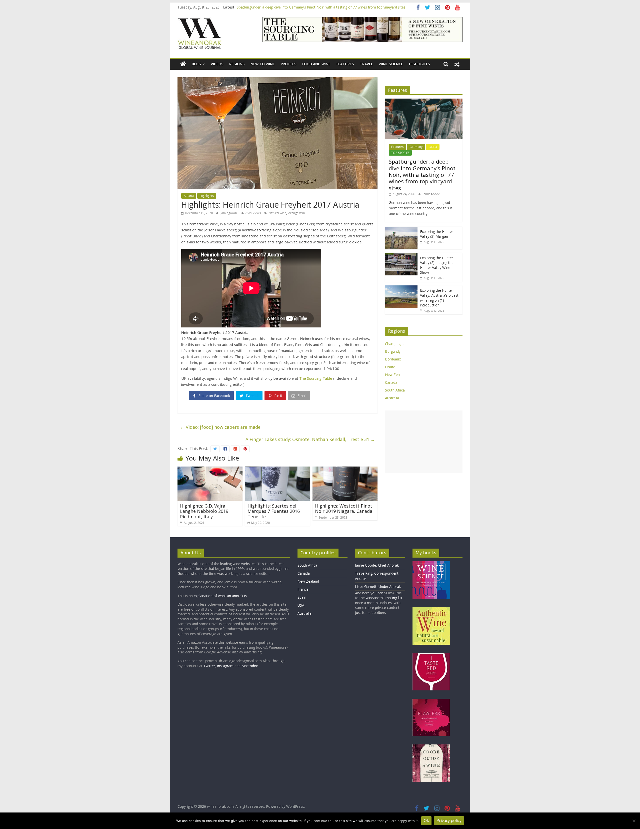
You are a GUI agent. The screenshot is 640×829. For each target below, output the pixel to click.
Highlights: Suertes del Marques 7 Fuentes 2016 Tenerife (274, 511)
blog (196, 64)
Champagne (394, 343)
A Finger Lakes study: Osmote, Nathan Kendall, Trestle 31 (310, 439)
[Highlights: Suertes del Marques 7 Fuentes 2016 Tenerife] (277, 469)
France (303, 589)
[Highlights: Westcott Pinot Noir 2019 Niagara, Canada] (345, 469)
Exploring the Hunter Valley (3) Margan (436, 234)
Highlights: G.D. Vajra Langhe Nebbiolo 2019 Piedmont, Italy (204, 511)
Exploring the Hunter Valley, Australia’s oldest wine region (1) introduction (439, 297)
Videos (217, 64)
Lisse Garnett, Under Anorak (378, 586)
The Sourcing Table (315, 378)
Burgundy (392, 351)
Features (345, 64)
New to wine (262, 64)
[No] (633, 820)
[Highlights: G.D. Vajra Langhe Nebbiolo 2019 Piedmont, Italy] (210, 469)
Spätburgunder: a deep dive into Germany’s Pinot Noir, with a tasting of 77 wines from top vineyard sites (321, 7)
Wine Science (391, 64)
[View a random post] (457, 64)
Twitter (209, 665)
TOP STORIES (400, 153)
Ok (426, 820)
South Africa (395, 390)
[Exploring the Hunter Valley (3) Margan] (401, 229)
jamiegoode (229, 213)
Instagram (225, 665)
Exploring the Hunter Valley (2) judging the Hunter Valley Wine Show (437, 265)
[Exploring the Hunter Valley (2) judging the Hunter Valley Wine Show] (401, 255)
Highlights (419, 64)
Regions (236, 64)
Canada (391, 382)
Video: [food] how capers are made (220, 427)
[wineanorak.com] (183, 64)
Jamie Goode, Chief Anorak (377, 565)
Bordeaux (393, 359)
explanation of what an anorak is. (221, 595)
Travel (366, 64)
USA (301, 605)
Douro (390, 366)
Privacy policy (449, 820)
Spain (302, 597)
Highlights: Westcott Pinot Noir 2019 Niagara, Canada (343, 508)
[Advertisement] (423, 441)
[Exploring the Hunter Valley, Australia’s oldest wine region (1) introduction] (401, 288)
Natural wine (277, 213)
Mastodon (250, 665)
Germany (416, 147)
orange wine (297, 213)
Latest (432, 147)
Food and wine (316, 64)
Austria (189, 196)
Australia (392, 397)
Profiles (288, 64)
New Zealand (395, 374)
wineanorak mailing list (384, 597)
